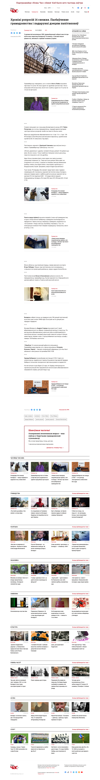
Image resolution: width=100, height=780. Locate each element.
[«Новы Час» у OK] (79, 772)
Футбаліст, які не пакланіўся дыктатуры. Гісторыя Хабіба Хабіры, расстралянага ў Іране (60, 750)
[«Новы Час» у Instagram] (85, 8)
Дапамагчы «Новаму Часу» (55, 447)
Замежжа (50, 12)
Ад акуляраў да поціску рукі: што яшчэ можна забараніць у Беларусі (80, 613)
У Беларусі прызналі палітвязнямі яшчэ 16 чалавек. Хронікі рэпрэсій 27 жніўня (80, 70)
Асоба (72, 12)
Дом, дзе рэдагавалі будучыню (57, 645)
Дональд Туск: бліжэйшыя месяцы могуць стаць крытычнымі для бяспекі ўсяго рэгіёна (80, 37)
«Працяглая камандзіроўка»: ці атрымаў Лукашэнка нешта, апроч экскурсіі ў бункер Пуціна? (80, 547)
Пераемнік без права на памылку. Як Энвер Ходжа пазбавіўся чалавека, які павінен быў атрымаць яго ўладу (59, 684)
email (56, 772)
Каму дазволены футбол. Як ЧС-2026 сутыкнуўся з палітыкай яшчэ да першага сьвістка (80, 750)
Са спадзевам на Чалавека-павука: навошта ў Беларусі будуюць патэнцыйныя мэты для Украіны (39, 514)
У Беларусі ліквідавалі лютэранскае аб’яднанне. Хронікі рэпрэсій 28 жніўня (79, 45)
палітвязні (37, 416)
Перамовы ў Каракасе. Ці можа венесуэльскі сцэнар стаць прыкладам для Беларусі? (39, 614)
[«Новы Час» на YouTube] (82, 772)
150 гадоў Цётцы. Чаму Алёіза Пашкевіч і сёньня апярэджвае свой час (79, 646)
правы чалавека (28, 416)
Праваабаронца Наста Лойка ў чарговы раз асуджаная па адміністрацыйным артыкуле (40, 477)
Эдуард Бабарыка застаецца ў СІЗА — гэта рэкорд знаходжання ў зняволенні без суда (80, 478)
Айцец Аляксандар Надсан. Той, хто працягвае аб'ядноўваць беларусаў (39, 717)
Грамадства (35, 12)
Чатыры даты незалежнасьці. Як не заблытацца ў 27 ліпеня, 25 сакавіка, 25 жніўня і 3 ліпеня (80, 683)
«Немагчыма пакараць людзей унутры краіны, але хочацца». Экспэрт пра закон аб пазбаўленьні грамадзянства (59, 479)
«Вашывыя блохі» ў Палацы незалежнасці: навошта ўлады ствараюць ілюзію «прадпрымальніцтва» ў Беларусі (80, 61)
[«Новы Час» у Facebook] (78, 8)
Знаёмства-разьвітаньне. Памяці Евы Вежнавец (79, 716)
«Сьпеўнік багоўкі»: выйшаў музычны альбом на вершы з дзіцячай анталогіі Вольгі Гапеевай (39, 648)
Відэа (85, 12)
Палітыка (27, 12)
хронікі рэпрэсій (39, 419)
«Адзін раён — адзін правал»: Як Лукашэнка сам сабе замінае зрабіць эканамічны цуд (59, 581)
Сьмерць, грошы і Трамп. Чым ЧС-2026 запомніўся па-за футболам (19, 749)
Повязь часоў (65, 12)
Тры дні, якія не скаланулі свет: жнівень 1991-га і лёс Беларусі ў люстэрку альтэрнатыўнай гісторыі (18, 683)
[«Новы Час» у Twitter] (76, 772)
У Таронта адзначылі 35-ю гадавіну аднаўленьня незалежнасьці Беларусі (79, 108)
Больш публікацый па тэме (80, 493)
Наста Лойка (45, 416)
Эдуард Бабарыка (29, 419)
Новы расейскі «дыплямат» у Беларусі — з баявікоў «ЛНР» (60, 545)
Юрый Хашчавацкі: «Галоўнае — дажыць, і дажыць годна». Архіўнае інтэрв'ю (60, 717)
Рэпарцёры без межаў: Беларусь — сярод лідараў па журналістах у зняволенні (19, 477)
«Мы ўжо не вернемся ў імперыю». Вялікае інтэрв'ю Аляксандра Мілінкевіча (19, 546)
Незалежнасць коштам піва (19, 611)
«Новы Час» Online (50, 767)
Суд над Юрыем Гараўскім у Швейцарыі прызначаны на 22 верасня (80, 77)
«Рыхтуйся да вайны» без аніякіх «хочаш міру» (18, 512)
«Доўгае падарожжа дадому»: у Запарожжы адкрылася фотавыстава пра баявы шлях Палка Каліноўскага (19, 649)
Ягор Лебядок (54, 416)
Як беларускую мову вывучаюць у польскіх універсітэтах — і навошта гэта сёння (59, 614)
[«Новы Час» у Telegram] (88, 8)
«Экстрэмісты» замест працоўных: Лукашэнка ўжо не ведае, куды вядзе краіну (80, 580)
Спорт (78, 12)
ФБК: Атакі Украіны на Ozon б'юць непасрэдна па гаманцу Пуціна (80, 52)
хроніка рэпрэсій (50, 419)
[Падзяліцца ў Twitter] (17, 33)
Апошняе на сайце (79, 31)
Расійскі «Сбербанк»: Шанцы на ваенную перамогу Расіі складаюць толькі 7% (80, 101)
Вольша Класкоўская (61, 419)
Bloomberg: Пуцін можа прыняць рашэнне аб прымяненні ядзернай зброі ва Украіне (80, 85)
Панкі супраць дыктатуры (38, 680)
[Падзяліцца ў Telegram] (14, 33)
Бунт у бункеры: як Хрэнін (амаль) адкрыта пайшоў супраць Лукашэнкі (58, 513)
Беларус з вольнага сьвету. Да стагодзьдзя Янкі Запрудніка (19, 717)
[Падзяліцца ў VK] (20, 33)
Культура (57, 12)
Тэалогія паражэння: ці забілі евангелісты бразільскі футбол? (39, 749)
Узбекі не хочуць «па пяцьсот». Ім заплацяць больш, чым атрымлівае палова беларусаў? (79, 514)
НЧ (46, 30)
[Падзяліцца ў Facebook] (12, 33)
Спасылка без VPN (16, 36)
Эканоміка (43, 12)
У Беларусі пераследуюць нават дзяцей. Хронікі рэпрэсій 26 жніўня (80, 93)
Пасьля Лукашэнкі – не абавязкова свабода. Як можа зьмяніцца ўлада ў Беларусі (38, 547)
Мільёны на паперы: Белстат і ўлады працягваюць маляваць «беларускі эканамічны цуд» (19, 581)
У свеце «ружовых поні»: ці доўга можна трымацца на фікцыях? (39, 580)
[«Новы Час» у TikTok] (82, 8)
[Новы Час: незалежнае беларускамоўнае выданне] (16, 9)
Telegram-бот (41, 773)
